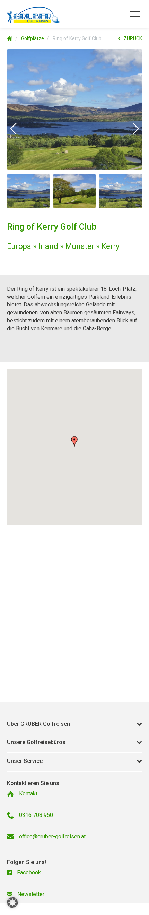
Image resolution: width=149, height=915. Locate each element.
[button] (13, 128)
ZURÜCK (133, 38)
